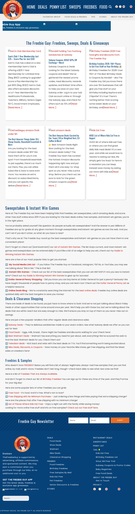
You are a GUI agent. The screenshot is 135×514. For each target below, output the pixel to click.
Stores (51, 488)
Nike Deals (55, 453)
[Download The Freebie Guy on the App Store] (58, 26)
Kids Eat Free (56, 476)
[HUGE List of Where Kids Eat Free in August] (106, 130)
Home (31, 7)
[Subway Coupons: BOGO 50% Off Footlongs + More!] (65, 53)
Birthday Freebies (59, 468)
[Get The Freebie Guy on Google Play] (88, 26)
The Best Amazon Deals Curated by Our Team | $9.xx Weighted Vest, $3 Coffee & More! (64, 138)
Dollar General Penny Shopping (25, 279)
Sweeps (75, 7)
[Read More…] (15, 107)
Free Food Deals (104, 473)
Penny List (58, 7)
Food (103, 7)
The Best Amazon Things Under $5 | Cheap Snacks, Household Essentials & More (24, 142)
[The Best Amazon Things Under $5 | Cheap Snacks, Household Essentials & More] (25, 132)
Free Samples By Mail (61, 472)
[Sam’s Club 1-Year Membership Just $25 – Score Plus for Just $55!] (25, 51)
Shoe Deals (55, 445)
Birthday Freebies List (107, 457)
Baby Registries (104, 469)
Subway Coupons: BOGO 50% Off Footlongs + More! (63, 61)
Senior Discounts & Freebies (64, 484)
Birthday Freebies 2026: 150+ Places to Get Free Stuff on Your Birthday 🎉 (105, 65)
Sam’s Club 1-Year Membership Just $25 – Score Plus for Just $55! (23, 58)
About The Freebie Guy (105, 477)
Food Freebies (57, 464)
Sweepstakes (100, 441)
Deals (42, 7)
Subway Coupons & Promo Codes (113, 465)
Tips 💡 (96, 450)
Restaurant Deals (102, 437)
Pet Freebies (56, 480)
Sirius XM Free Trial (105, 461)
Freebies (90, 7)
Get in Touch (102, 480)
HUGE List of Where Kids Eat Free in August (104, 137)
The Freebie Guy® (12, 10)
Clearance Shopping (60, 457)
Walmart (54, 449)
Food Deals (55, 441)
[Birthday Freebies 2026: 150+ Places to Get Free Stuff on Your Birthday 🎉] (106, 55)
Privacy (97, 484)
